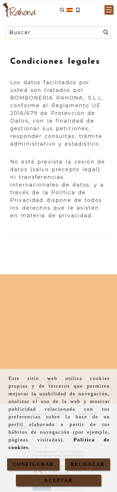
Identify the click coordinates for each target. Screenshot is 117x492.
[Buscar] (62, 10)
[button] (109, 10)
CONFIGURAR (33, 464)
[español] (69, 10)
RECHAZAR (87, 464)
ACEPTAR (58, 480)
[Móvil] (78, 10)
